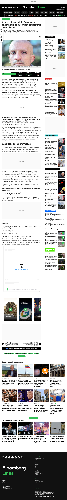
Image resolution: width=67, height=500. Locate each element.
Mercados (4, 481)
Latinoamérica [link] (44, 12)
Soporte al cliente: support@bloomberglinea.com (44, 493)
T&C (35, 485)
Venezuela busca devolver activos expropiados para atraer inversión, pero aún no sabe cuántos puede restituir (57, 409)
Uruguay (36, 470)
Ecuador (36, 467)
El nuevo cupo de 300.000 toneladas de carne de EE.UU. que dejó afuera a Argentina (25, 408)
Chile (36, 465)
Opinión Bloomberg (51, 210)
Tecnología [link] (52, 12)
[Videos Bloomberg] (55, 229)
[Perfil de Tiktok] (19, 457)
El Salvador (37, 472)
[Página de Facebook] (3, 457)
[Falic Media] (57, 9)
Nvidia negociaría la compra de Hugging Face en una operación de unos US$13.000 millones (30, 344)
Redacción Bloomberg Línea (9, 69)
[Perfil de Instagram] (12, 457)
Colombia (36, 463)
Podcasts (4, 487)
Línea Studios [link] (60, 12)
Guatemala (37, 474)
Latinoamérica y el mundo (39, 458)
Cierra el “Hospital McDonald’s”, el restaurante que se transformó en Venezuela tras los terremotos (41, 409)
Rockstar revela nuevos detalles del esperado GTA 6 (25, 438)
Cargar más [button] (33, 418)
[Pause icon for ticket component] (3, 15)
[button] (40, 36)
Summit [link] (31, 12)
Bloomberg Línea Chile (9, 353)
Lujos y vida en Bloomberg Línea (13, 420)
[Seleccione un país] (17, 8)
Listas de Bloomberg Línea (7, 488)
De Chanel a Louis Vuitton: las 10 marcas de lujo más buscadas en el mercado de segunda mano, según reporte (57, 440)
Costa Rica (37, 471)
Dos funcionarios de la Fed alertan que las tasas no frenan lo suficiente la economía (9, 382)
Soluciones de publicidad (39, 494)
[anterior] (3, 344)
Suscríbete (37, 480)
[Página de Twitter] (6, 457)
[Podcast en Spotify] (22, 457)
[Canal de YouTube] (9, 457)
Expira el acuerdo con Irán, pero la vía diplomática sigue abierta (51, 233)
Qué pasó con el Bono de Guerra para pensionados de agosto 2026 (51, 42)
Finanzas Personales (6, 486)
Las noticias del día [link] (8, 12)
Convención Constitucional (21, 353)
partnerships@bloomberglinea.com (41, 491)
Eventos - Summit (38, 490)
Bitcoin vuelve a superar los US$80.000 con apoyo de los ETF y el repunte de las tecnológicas (41, 383)
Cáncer (36, 353)
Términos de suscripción (39, 482)
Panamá (36, 468)
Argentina (36, 462)
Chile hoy (30, 353)
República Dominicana (39, 473)
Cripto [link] (37, 12)
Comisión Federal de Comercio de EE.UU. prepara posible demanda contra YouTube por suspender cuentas (51, 183)
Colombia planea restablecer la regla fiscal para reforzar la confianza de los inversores (25, 382)
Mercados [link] (24, 12)
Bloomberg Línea (22, 356)
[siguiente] (40, 344)
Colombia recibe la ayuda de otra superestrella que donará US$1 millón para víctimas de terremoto (9, 439)
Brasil (36, 459)
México (36, 460)
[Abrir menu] (3, 8)
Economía (4, 480)
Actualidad (6, 18)
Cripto (3, 485)
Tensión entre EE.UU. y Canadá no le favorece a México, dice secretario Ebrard (12, 344)
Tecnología (37, 484)
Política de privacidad (39, 481)
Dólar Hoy (4, 482)
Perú (35, 466)
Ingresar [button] (63, 7)
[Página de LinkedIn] (16, 457)
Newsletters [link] (17, 12)
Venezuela (36, 464)
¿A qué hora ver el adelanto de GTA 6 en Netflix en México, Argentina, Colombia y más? (40, 440)
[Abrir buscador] (6, 8)
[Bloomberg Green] (55, 250)
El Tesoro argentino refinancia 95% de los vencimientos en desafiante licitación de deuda (56, 383)
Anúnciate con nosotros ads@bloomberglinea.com (44, 492)
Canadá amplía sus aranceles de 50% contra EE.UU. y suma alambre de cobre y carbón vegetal (9, 408)
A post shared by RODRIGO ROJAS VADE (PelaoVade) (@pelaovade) (23, 289)
